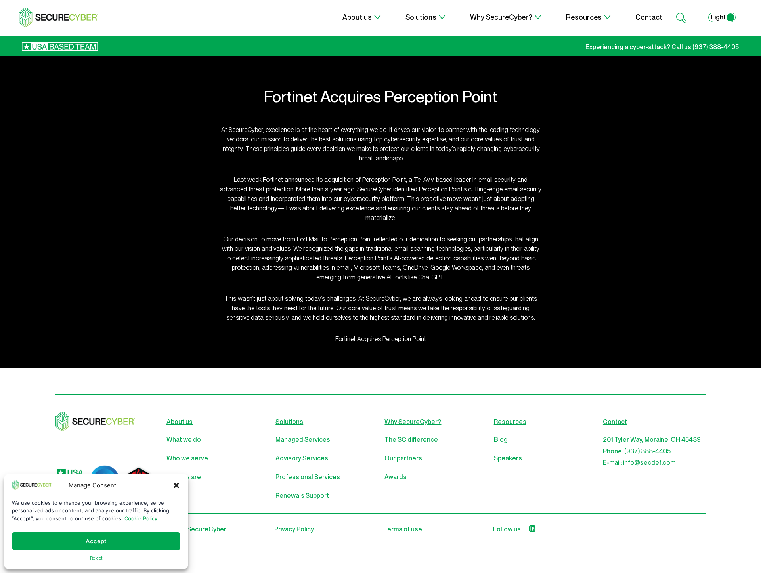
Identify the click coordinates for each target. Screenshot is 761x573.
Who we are (183, 477)
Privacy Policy (294, 529)
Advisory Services (301, 458)
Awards (395, 477)
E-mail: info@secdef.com (639, 462)
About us (357, 17)
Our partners (403, 458)
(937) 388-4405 (715, 47)
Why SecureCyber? (501, 17)
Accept (96, 541)
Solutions (420, 17)
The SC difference (411, 439)
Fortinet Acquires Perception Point (380, 339)
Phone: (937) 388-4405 (637, 451)
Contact (648, 17)
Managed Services (302, 439)
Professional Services (307, 477)
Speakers (508, 458)
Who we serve (187, 458)
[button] (176, 485)
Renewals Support (302, 495)
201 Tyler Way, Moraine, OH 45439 (652, 439)
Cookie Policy (140, 518)
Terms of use (403, 529)
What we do (183, 439)
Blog (501, 439)
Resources (584, 17)
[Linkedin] (532, 529)
